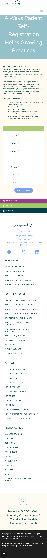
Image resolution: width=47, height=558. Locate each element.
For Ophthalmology (15, 369)
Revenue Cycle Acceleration (19, 280)
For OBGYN (10, 405)
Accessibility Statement (29, 536)
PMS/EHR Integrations (16, 340)
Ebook (8, 456)
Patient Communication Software (17, 324)
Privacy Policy (15, 536)
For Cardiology (13, 401)
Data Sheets (11, 452)
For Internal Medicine (16, 392)
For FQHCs (10, 396)
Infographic (11, 461)
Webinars (10, 470)
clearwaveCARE (13, 349)
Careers (9, 439)
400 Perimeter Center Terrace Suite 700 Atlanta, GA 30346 (24, 244)
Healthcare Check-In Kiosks (19, 318)
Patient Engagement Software (21, 300)
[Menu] (41, 10)
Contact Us (11, 443)
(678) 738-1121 (24, 239)
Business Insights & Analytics (20, 285)
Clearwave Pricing (15, 354)
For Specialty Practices (17, 418)
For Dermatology (14, 383)
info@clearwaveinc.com (24, 236)
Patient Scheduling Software (20, 305)
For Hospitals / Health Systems (21, 414)
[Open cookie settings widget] (4, 554)
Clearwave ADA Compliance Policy (19, 480)
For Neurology (12, 387)
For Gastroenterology (17, 409)
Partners (9, 345)
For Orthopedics (13, 374)
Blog (7, 474)
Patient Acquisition (15, 271)
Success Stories (13, 434)
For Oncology (12, 378)
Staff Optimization (15, 267)
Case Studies (11, 447)
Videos (8, 465)
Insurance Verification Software (17, 330)
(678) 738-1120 (24, 231)
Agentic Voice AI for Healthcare (22, 309)
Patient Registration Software (21, 314)
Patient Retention (14, 276)
